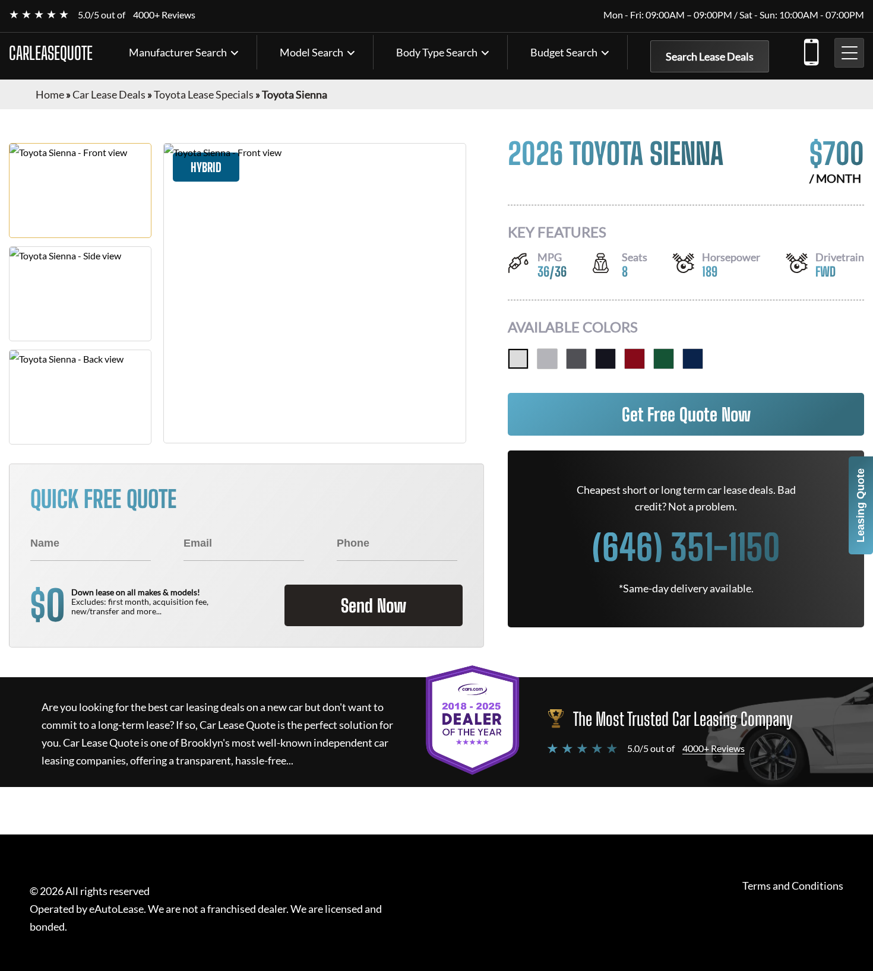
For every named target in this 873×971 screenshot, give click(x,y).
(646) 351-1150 (811, 50)
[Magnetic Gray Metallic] (576, 359)
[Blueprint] (693, 359)
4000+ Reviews (164, 14)
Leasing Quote (860, 505)
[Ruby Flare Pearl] (634, 359)
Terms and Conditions (792, 886)
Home (50, 94)
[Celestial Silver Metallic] (547, 359)
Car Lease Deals (109, 94)
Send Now (373, 605)
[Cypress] (663, 359)
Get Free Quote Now (686, 414)
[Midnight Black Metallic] (605, 359)
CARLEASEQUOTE (51, 53)
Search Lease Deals (710, 56)
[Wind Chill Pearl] (518, 359)
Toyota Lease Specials (204, 94)
